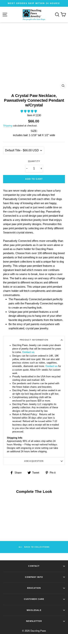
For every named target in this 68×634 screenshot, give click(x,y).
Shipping (7, 125)
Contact (34, 566)
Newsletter (34, 621)
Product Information (34, 340)
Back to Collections (37, 547)
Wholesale (34, 610)
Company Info (34, 577)
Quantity (34, 161)
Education (34, 588)
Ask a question (34, 461)
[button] (29, 111)
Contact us (28, 352)
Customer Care (34, 599)
